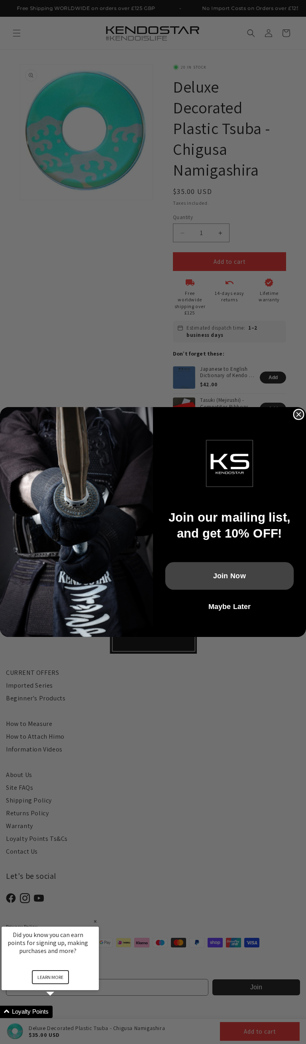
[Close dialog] (299, 414)
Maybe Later (229, 606)
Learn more (50, 977)
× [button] (95, 921)
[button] (60, 1012)
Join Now (229, 575)
